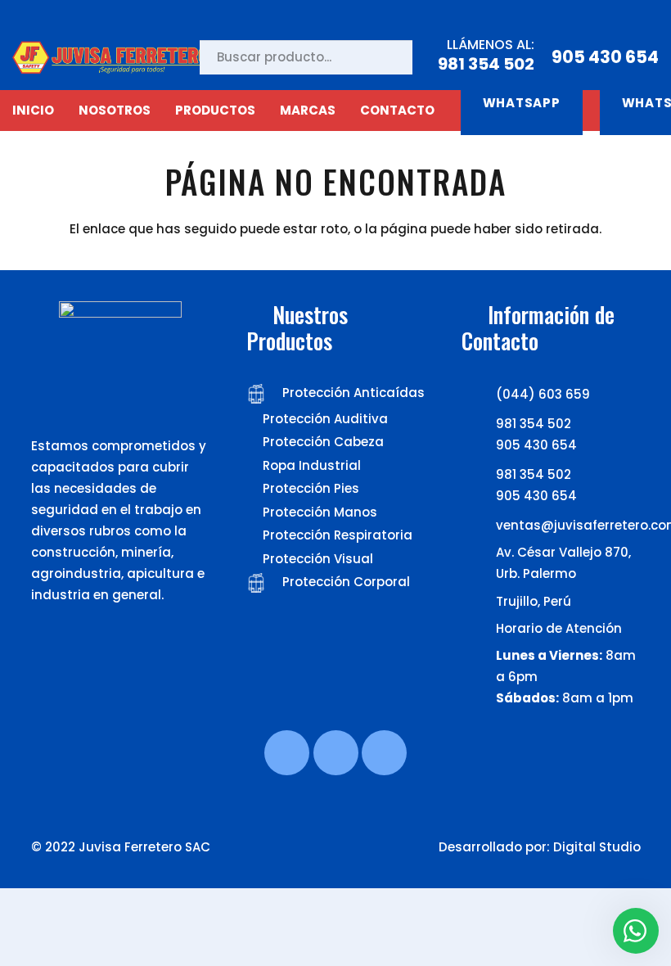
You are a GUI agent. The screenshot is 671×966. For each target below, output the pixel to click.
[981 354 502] (479, 424)
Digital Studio (597, 846)
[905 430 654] (479, 445)
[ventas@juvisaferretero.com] (479, 525)
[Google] (384, 752)
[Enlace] (115, 57)
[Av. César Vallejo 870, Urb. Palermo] (479, 555)
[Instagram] (335, 752)
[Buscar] (385, 57)
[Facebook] (286, 752)
